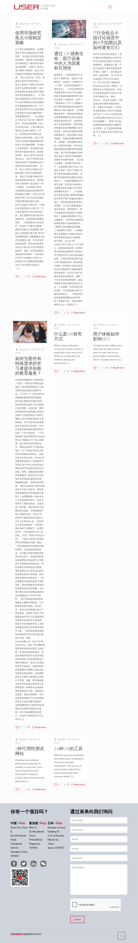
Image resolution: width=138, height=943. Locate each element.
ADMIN (61, 324)
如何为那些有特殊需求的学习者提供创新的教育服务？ (28, 366)
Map (22, 823)
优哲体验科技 (17, 934)
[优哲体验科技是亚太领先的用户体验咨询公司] (34, 6)
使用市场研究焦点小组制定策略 (28, 37)
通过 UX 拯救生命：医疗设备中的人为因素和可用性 (69, 61)
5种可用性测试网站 (29, 751)
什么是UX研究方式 (68, 336)
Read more (40, 276)
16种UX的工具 (68, 748)
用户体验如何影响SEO (106, 336)
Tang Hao (23, 23)
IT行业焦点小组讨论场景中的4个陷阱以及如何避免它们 (107, 40)
